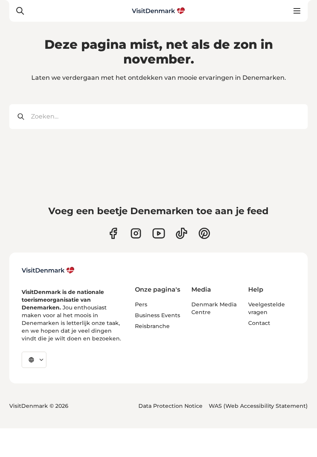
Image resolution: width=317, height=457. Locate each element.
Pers (141, 304)
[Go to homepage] (158, 11)
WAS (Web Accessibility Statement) (258, 405)
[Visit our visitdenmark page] (158, 233)
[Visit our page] (136, 233)
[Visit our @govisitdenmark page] (181, 233)
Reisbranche (152, 326)
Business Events (157, 315)
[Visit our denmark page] (113, 233)
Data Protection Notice (170, 405)
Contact (259, 323)
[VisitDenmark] (48, 270)
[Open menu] (297, 11)
